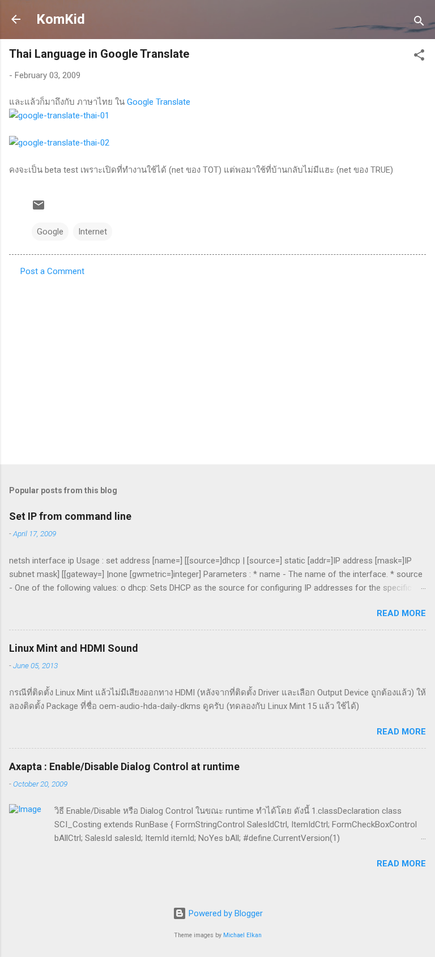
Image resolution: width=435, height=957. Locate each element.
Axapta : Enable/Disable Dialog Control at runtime (124, 766)
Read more (401, 613)
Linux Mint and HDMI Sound (73, 648)
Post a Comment (52, 271)
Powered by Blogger (224, 913)
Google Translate (158, 102)
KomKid (60, 19)
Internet (92, 232)
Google (50, 232)
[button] (419, 57)
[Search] (419, 23)
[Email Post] (38, 209)
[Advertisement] (217, 367)
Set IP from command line (70, 516)
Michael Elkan (242, 935)
